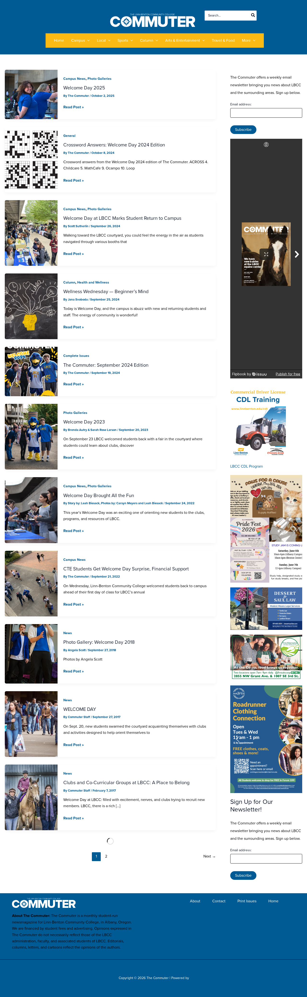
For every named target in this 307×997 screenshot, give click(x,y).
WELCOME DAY (79, 709)
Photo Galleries (100, 78)
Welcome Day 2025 (84, 87)
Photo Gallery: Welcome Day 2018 (99, 642)
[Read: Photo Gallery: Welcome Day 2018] (31, 653)
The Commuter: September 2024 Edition (105, 365)
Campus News (74, 78)
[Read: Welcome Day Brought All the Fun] (31, 509)
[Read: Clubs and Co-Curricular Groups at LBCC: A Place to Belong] (31, 797)
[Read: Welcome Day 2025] (31, 94)
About (195, 901)
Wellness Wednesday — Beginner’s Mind (106, 291)
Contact (218, 901)
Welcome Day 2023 (84, 421)
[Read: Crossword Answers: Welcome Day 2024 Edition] (31, 159)
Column (69, 282)
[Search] (253, 15)
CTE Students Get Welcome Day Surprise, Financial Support (126, 568)
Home (273, 901)
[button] (87, 40)
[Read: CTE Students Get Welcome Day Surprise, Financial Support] (31, 583)
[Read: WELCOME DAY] (31, 723)
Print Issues (246, 901)
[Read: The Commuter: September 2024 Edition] (31, 371)
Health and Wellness (93, 282)
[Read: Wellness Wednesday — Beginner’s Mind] (31, 306)
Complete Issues (76, 355)
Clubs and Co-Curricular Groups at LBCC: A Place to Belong (126, 782)
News (67, 633)
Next (209, 856)
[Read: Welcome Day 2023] (31, 436)
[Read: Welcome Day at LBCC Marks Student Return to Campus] (31, 232)
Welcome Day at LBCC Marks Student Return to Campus (122, 218)
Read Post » (73, 107)
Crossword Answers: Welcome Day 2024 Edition (114, 144)
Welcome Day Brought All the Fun (98, 495)
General (69, 135)
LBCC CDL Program (246, 466)
